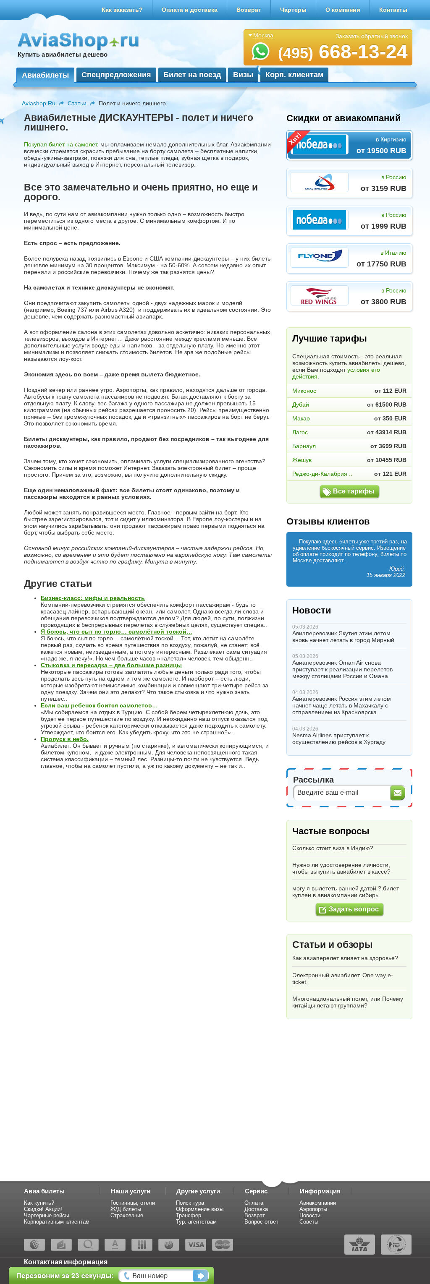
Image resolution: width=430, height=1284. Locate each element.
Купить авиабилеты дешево (63, 54)
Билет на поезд (192, 74)
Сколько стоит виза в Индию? (332, 848)
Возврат (248, 9)
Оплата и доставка (190, 9)
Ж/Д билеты (125, 1209)
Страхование (126, 1215)
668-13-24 (343, 52)
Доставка (256, 1209)
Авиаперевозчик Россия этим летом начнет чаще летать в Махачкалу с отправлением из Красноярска (341, 705)
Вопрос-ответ (261, 1222)
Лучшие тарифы (329, 338)
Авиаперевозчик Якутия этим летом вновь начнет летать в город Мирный (343, 636)
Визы (243, 74)
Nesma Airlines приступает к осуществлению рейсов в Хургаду (338, 738)
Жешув (302, 460)
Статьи (77, 103)
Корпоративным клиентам (56, 1222)
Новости (311, 610)
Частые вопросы (331, 831)
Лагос (300, 432)
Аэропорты (313, 1209)
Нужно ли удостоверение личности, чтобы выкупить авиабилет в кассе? (341, 868)
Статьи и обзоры (332, 944)
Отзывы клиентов (328, 521)
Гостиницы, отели (132, 1203)
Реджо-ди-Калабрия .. (322, 473)
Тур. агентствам (196, 1222)
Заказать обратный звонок (372, 36)
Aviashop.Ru (38, 103)
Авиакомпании (317, 1203)
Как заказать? (122, 9)
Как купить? (39, 1203)
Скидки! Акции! (43, 1209)
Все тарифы (354, 491)
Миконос (304, 390)
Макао (301, 418)
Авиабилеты (45, 75)
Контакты (393, 9)
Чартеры (293, 9)
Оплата (253, 1203)
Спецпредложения (116, 74)
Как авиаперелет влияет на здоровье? (345, 958)
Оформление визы (199, 1209)
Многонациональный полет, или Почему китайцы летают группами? (347, 1002)
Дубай (300, 404)
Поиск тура (190, 1203)
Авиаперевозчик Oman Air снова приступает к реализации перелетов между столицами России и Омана (342, 669)
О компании (342, 9)
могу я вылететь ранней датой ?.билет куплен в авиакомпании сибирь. (345, 891)
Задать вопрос (354, 909)
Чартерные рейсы (46, 1215)
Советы (308, 1222)
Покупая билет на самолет (60, 144)
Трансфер (188, 1215)
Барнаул (304, 446)
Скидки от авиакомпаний (343, 118)
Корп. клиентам (294, 74)
